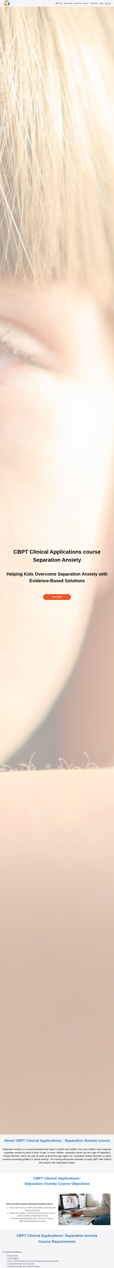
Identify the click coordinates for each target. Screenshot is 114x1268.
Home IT (86, 3)
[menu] (82, 3)
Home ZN (94, 3)
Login (101, 3)
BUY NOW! (57, 597)
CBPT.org (58, 3)
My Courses (68, 3)
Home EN (77, 3)
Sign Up (107, 3)
